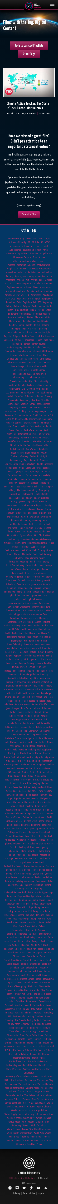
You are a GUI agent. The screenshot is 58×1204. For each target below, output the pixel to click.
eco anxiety (44, 475)
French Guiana (39, 573)
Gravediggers (16, 614)
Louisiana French (13, 738)
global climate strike (20, 595)
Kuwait (39, 719)
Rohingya (30, 915)
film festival (45, 535)
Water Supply (11, 1114)
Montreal (11, 768)
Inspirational (34, 682)
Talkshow (9, 1013)
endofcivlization (16, 498)
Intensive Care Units (14, 689)
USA (6, 1080)
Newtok (43, 795)
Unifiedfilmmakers (18, 1061)
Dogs (26, 460)
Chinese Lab (12, 359)
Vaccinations (11, 1084)
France (45, 569)
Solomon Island (15, 971)
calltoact (19, 340)
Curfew (38, 426)
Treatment (9, 1046)
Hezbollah (47, 637)
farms (11, 532)
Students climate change (39, 998)
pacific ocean (13, 825)
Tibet (22, 1035)
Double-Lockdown (45, 464)
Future (31, 580)
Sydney (49, 1005)
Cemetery (46, 347)
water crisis (24, 1110)
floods (10, 554)
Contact (46, 407)
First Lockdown (12, 550)
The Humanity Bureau (41, 1024)
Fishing (41, 550)
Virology (49, 1099)
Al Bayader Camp (21, 257)
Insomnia (21, 682)
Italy (49, 701)
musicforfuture (12, 780)
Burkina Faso (28, 336)
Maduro (39, 738)
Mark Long (32, 742)
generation (36, 584)
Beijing (9, 306)
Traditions (48, 1039)
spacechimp (48, 979)
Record (48, 885)
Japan (51, 704)
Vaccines (49, 1088)
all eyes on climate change (26, 261)
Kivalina (45, 716)
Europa (40, 509)
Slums (16, 956)
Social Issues (13, 964)
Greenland (14, 618)
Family (22, 528)
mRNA (8, 772)
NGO (50, 795)
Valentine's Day (16, 1091)
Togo (28, 1035)
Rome (8, 919)
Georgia (37, 588)
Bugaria (7, 336)
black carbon (15, 321)
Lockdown (33, 731)
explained (34, 517)
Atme (35, 287)
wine (47, 1122)
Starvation (45, 982)
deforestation (24, 434)
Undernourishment (21, 1058)
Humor (41, 652)
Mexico (46, 753)
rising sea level (41, 907)
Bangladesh (47, 299)
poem (38, 847)
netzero (23, 791)
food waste (18, 558)
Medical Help (11, 750)
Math (25, 746)
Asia (12, 283)
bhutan (10, 310)
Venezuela (10, 1095)
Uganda (33, 1054)
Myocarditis (25, 783)
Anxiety (10, 276)
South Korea (10, 979)
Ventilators (29, 1095)
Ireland (10, 701)
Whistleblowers (43, 1118)
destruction (36, 441)
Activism (35, 246)
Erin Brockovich (14, 509)
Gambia (20, 584)
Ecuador (34, 483)
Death (46, 430)
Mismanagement (11, 764)
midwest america (25, 757)
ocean (44, 806)
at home (27, 287)
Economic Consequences (30, 479)
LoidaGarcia (45, 731)
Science (41, 930)
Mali (7, 742)
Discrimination (32, 453)
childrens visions (27, 355)
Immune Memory (26, 663)
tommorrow (10, 1039)
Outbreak (10, 821)
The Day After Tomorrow (18, 1024)
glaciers (27, 592)
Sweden (18, 1005)
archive (41, 276)
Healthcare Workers (16, 637)
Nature (27, 787)
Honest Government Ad (30, 648)
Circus (40, 362)
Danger (19, 430)
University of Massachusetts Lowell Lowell (25, 1076)
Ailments (34, 253)
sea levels (42, 937)
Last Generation (43, 723)
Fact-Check (40, 524)
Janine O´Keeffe (39, 704)
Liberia (19, 731)
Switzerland (38, 1005)
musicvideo (26, 780)
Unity (49, 1069)
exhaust (10, 513)
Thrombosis (12, 1035)
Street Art (20, 994)
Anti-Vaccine (34, 272)
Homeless (28, 644)
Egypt (51, 487)
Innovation (45, 678)
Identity (19, 659)
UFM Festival (19, 1178)
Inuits (8, 697)
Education (44, 483)
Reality (28, 885)
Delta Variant (45, 434)
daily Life (47, 426)
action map (15, 246)
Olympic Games (32, 813)
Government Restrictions (40, 610)
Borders (34, 329)
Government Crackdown (19, 607)
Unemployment (39, 1058)
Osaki (49, 817)
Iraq (51, 697)
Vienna (49, 1095)
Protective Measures (34, 866)
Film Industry (13, 539)
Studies (11, 1001)
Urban (50, 1076)
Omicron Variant (13, 817)
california (8, 340)
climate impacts (21, 377)
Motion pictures (33, 768)
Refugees (11, 896)
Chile (39, 355)
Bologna (45, 325)
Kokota (25, 719)
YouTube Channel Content (17, 1140)
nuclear (29, 806)
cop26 (31, 411)
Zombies (31, 1144)
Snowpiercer (33, 956)
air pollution (46, 253)
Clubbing (31, 389)
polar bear (33, 851)
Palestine (35, 825)
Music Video (28, 776)
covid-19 (48, 415)
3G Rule (35, 242)
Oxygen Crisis (30, 821)
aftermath (11, 253)
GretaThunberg (15, 622)
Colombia (29, 396)
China (45, 355)
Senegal (35, 941)
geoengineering (25, 588)
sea (17, 937)
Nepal (50, 787)
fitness (49, 550)
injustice (34, 678)
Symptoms (10, 1009)
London (14, 734)
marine (23, 742)
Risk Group (34, 911)
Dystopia (19, 471)
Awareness (36, 295)
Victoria (40, 1095)
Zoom (39, 1144)
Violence (27, 1099)
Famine (29, 528)
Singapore (38, 952)
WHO (24, 1122)
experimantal (45, 513)
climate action (41, 366)
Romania (49, 915)
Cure (32, 426)
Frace (25, 569)
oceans (24, 810)
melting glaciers (45, 750)
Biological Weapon (41, 314)
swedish (27, 1005)
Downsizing (11, 468)
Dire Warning (32, 449)
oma (42, 813)
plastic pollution (13, 844)
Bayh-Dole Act (29, 302)
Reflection (33, 892)
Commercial (13, 400)
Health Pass (44, 629)
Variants (29, 1091)
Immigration (12, 663)
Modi (33, 764)
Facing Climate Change (17, 524)
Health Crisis (48, 625)
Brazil (25, 332)
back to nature (24, 299)
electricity (33, 490)
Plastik (13, 847)
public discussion (14, 870)
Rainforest (10, 881)
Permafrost (44, 832)
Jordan (13, 712)
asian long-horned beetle (28, 283)
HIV (25, 641)
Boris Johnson (14, 332)
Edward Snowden (25, 487)
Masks (50, 742)
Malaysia (48, 738)
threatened (43, 1031)
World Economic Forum (17, 1129)
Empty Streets (41, 494)
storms (10, 994)
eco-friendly (11, 479)
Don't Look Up (11, 464)
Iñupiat (16, 697)
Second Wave (16, 941)
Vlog (31, 1103)
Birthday (22, 317)
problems (26, 862)
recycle (29, 888)
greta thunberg (41, 618)
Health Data (13, 629)
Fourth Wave (16, 569)
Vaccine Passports (35, 1088)
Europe (48, 509)
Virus (25, 1103)
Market (42, 742)
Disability (43, 449)
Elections (21, 490)
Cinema (22, 362)
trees (18, 1046)
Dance (12, 430)
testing (30, 1016)
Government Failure (41, 607)
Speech (27, 982)
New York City (45, 791)
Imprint (41, 1193)
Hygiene (17, 656)
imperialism (41, 671)
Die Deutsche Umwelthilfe (36, 445)
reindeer (47, 896)
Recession (38, 885)
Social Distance (31, 960)
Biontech (12, 317)
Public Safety (12, 874)
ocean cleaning (13, 810)
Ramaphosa (41, 881)
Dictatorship (16, 445)
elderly (12, 490)
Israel (42, 701)
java (8, 708)
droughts (47, 468)
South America (27, 975)
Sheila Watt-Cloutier (41, 945)
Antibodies (47, 272)
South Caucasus (43, 975)
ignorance (34, 659)
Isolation (33, 701)
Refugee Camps (46, 892)
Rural (49, 919)
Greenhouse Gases (40, 614)
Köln (33, 719)
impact (42, 667)
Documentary (16, 460)
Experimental (13, 517)
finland (43, 547)
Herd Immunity (34, 637)
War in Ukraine (44, 1107)
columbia (39, 396)
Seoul (51, 941)
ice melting (38, 656)
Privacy (17, 862)
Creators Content (14, 423)
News (22, 795)
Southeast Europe (25, 979)
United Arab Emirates (38, 1061)
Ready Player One (15, 885)
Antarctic (22, 272)
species (18, 982)
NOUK (21, 806)
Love (25, 738)
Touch (29, 1039)
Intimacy (11, 693)
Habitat (46, 622)
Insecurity (11, 682)
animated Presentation (40, 269)
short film (32, 949)
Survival (9, 1005)
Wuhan (12, 1137)
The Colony (48, 1020)
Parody (50, 828)
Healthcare (30, 633)
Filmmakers (20, 543)
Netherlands (12, 791)
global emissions (40, 595)
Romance (40, 915)
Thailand (39, 1016)
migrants (39, 757)
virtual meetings (13, 1103)
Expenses (32, 513)
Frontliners (11, 580)
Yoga (40, 1137)
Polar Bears (44, 851)
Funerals (22, 580)
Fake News (12, 528)
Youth (47, 1137)
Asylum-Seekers (14, 287)
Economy (13, 483)
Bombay (25, 329)
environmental (13, 505)
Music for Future (44, 772)
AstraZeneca (47, 283)
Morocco (20, 768)
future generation (43, 580)
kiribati (28, 716)
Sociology (14, 968)
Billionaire (13, 314)
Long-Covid (36, 734)
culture (24, 426)
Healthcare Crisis (45, 633)
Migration (49, 757)
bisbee (30, 317)
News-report (32, 795)
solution (27, 971)
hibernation (16, 641)
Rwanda (31, 922)
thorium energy (29, 1031)
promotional (38, 862)
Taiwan (26, 1009)
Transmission (19, 1043)
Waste (14, 1110)
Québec (48, 874)
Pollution (21, 855)
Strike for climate (42, 994)
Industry (44, 674)
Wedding (11, 1118)
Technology (48, 1013)
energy (29, 498)
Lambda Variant (14, 723)
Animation (11, 272)
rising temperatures (17, 911)
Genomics (11, 588)
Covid (28, 415)
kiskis (36, 716)
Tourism (37, 1039)
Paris (26, 828)
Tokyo (48, 1035)
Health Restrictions (14, 633)
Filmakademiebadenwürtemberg (36, 539)
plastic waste (46, 844)
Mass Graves (16, 746)
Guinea (38, 622)
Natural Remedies (13, 787)
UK (39, 1054)
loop (45, 734)
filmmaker (9, 543)
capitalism (17, 344)
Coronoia (9, 415)
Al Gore (33, 257)
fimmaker (16, 547)
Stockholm (34, 990)
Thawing (9, 1020)
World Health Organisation (19, 1133)
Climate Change (38, 370)
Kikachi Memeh (16, 716)
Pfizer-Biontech (45, 836)
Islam (17, 701)
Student (11, 998)
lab (45, 719)
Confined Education (41, 400)
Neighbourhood (39, 787)
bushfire (40, 336)
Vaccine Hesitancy (27, 1084)
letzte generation (44, 727)
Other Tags (29, 54)
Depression (35, 438)
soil (22, 968)
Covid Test (38, 415)
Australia (20, 291)
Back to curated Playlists (29, 45)
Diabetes (48, 441)
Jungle (21, 712)
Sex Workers (13, 945)
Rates (50, 881)
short (22, 949)
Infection (23, 678)
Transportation (34, 1043)
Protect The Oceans (13, 866)
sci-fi (34, 930)
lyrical (31, 738)
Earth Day (45, 471)
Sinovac (47, 952)
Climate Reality (41, 381)
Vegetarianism (42, 1091)
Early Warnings (32, 471)
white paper (14, 1122)
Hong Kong (47, 648)
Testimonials (19, 1016)
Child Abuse (47, 351)
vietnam (9, 1099)
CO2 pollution (27, 393)
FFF (48, 532)
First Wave (26, 550)
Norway (14, 806)
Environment (41, 501)
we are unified (46, 1114)
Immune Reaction (44, 663)
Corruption (20, 415)
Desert (46, 438)
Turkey (41, 1046)
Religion (23, 900)
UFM (11, 1178)
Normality (11, 802)
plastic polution (30, 844)
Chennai (37, 351)
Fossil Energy (43, 562)
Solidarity (43, 968)
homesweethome (43, 644)
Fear (24, 532)
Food (35, 554)
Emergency (44, 490)
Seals (50, 937)
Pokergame (13, 851)
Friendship (47, 577)
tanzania (19, 1013)
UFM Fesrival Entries (22, 1050)
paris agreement (38, 828)
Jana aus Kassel (22, 704)
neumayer (32, 791)
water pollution (39, 1110)
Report (50, 900)
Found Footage (45, 565)
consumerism (35, 407)
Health (37, 625)
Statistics (33, 986)
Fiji (35, 535)
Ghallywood (9, 592)
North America (44, 802)
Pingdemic (21, 840)
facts (48, 524)
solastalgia (31, 968)
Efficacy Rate (40, 487)
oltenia (19, 813)
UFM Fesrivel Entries (43, 1050)
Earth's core (31, 475)
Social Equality (47, 960)
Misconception (45, 761)
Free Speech (18, 573)
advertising (28, 250)
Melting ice (13, 753)
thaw (47, 1016)
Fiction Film (12, 535)
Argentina (10, 280)
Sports (35, 982)
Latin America (11, 727)
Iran (45, 697)
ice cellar (27, 656)
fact (31, 524)
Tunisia (33, 1046)
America (31, 265)
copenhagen (40, 411)
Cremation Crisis (32, 423)
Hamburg (16, 625)
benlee (42, 306)
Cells (38, 347)
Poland (23, 851)
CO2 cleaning (42, 389)
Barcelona (10, 302)
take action (36, 1009)
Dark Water (29, 430)
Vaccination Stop (45, 1080)
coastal (9, 396)
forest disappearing (18, 562)
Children (14, 355)
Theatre (46, 1028)
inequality (13, 678)
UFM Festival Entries (18, 1054)
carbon (27, 344)
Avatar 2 (25, 295)
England (30, 501)
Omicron (49, 813)
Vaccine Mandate (45, 1084)
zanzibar (35, 1140)
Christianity (45, 359)
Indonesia (14, 674)
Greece (27, 614)
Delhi (35, 434)
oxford (19, 821)
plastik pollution (26, 847)
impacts (30, 671)
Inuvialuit (25, 697)
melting (32, 750)
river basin (45, 911)
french (28, 573)
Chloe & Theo (26, 359)
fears (29, 532)
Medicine (23, 750)
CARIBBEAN (29, 347)
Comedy (48, 396)
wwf (18, 1137)
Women (26, 1125)
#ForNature (31, 238)
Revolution (22, 907)
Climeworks (15, 389)
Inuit (18, 693)
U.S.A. (8, 1050)
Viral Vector (38, 1099)
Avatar (16, 295)
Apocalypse (20, 276)
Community (25, 400)
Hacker (7, 625)
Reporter (11, 904)
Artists (48, 280)
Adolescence (15, 250)
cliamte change (17, 366)
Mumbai (16, 772)
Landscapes (28, 723)
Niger (10, 798)
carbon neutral (39, 344)
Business (49, 336)
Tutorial (50, 1046)
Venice (20, 1095)
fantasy (38, 528)
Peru (27, 836)
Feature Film (40, 532)
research (20, 904)
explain (24, 517)
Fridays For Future (14, 577)
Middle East (9, 757)
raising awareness (25, 881)
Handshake (27, 625)
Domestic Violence (39, 460)
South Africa (13, 975)
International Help (34, 689)
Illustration (46, 659)
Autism (8, 295)
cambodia (29, 340)
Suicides (20, 1001)
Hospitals (23, 652)
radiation (47, 877)
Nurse (37, 806)
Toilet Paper (38, 1035)
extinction (46, 517)
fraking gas (35, 569)
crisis (8, 426)
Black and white (42, 317)
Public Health (45, 870)
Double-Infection (27, 464)
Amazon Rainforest (17, 265)
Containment (11, 411)
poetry (45, 847)
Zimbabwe (21, 1144)
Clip (23, 389)
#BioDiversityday (16, 238)
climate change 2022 (22, 374)
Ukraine (45, 1054)
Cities (47, 362)
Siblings (50, 949)
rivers (21, 915)
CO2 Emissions (13, 393)
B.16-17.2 (10, 299)
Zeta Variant (46, 1140)
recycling (38, 888)
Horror (14, 652)
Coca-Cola (19, 396)
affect (38, 250)
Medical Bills (42, 746)
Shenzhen (8, 949)
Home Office (41, 641)
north (20, 802)
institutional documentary (18, 686)
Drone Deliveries (34, 468)
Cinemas (31, 362)
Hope (7, 652)
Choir (36, 359)
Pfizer (33, 836)
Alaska (42, 257)
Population (45, 855)
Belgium (26, 306)
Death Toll (11, 434)
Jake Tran (8, 704)
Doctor (44, 453)
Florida (17, 554)
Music (32, 772)
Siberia (41, 949)
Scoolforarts (45, 934)
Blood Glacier (43, 321)
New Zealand (12, 795)
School (42, 926)
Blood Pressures (16, 325)
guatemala (28, 622)
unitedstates (38, 1069)
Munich (25, 772)
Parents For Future (13, 828)
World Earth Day (38, 1125)
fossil (32, 562)
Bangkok (36, 299)
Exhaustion (21, 513)
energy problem (41, 498)
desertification (13, 441)
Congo (32, 404)
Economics (47, 479)
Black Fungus (29, 321)
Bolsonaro (15, 329)
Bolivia (37, 325)
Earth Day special (16, 475)
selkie (27, 941)
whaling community (25, 1118)
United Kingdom (13, 1065)
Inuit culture (28, 693)
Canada (39, 340)
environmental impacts (33, 505)
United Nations (30, 1065)
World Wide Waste (42, 1133)
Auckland (10, 291)
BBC (39, 302)
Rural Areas (12, 922)
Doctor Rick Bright (38, 456)
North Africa (30, 802)
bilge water (35, 310)
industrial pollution (29, 674)
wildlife (39, 1122)
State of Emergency (17, 986)
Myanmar (14, 783)
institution (46, 682)
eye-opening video (38, 520)
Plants (42, 840)
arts (7, 283)
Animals (24, 269)
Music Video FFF (42, 776)
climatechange (29, 385)
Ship (17, 949)
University (29, 1073)
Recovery (19, 888)
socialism (46, 964)
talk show (48, 1009)
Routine (41, 919)
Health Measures (29, 629)
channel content (24, 351)
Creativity (47, 419)
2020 (40, 238)
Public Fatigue (31, 870)
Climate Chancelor (21, 370)
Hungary (49, 652)
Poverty (49, 858)
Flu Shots (26, 554)
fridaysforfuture (32, 577)
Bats (19, 302)
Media (32, 746)
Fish (34, 550)
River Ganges (11, 915)
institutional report (42, 686)
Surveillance (45, 1001)
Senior (44, 941)
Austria (30, 291)
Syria (18, 1009)
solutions (37, 971)
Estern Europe (29, 509)
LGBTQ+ (10, 731)
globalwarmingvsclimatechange (23, 603)
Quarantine (38, 874)
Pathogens (13, 832)
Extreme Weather (19, 520)
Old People (10, 813)
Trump (25, 1046)
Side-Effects (12, 952)
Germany (47, 588)
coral (50, 411)
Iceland (9, 659)
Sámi (15, 926)
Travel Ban (48, 1043)
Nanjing (36, 783)
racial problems (26, 877)
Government (44, 603)
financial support (30, 547)
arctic (49, 276)
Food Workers (31, 558)
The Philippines (33, 1028)
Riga (31, 907)
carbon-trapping (15, 347)
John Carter (26, 708)
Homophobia (11, 648)
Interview (49, 689)
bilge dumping (21, 310)
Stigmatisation (21, 990)
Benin (34, 306)
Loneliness (24, 734)
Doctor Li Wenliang (20, 456)
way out (34, 1114)
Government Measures (16, 610)
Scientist (33, 934)
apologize (32, 276)
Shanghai (25, 945)
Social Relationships (30, 964)
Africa (45, 250)
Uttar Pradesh (16, 1080)
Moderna (25, 764)
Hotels (33, 652)
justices (29, 712)
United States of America (18, 1069)
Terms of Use (29, 1193)
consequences (43, 404)
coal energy (46, 393)
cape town (49, 340)
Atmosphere (45, 287)
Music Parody (14, 776)
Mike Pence (11, 761)
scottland (9, 937)
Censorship (10, 351)
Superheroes (32, 1001)
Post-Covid (39, 858)
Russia (23, 922)
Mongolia (41, 764)
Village (17, 1099)
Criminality (46, 423)
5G (42, 242)
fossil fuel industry (15, 565)
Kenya (45, 712)
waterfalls (24, 1114)
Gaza (27, 584)
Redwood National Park (15, 892)
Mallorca (14, 742)
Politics (11, 855)
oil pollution (35, 810)
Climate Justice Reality (21, 381)
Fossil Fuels (31, 565)
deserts (25, 441)
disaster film (17, 453)
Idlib (26, 659)
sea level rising (27, 937)
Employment (27, 494)
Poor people (32, 855)
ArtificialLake (37, 280)
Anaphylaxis (13, 269)
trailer (8, 1043)
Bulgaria (17, 336)
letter (32, 727)
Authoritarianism (44, 291)
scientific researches (17, 934)
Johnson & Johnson (42, 708)
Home (31, 641)
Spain (10, 982)
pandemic (46, 825)
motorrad (47, 768)
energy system (18, 501)
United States (45, 1065)
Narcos (45, 783)
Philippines (10, 840)
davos (39, 430)
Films (51, 543)
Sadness (40, 922)
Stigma (8, 990)
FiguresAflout (26, 535)
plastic (50, 840)
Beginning (47, 302)
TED (9, 1016)
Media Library (30, 1178)
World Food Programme (40, 1129)
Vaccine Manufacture (14, 1088)
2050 (47, 238)
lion (25, 731)
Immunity (33, 667)
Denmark (25, 438)
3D (29, 242)
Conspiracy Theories (17, 407)
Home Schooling (14, 644)
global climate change (43, 592)
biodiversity (25, 314)
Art (27, 280)
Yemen (34, 1137)
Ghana (19, 592)
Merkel (38, 753)
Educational (9, 487)
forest (42, 558)
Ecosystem (24, 483)
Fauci (17, 532)
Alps (42, 261)
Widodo (31, 1122)
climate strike (14, 385)
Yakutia (25, 1137)
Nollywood (45, 798)
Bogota (29, 325)
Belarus (17, 306)
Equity (48, 505)
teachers (37, 1013)
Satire (35, 926)
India (51, 671)
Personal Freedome (15, 836)
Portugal (9, 858)
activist (44, 246)
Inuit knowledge (43, 693)
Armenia (20, 280)
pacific (49, 821)
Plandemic (32, 840)
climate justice (37, 377)
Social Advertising (13, 960)
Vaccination (30, 1080)
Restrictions (45, 904)
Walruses (31, 1107)
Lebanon (24, 727)
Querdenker (11, 877)
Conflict (24, 404)
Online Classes (30, 817)
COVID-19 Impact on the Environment (23, 419)
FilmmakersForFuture (37, 543)
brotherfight (44, 332)
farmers (47, 528)
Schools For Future (21, 930)
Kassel (38, 712)
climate (29, 366)
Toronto (21, 1039)
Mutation (37, 780)
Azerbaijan (48, 295)
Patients (23, 832)
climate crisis (39, 374)
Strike (30, 994)
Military (22, 761)
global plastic (21, 599)
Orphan (42, 817)
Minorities (32, 761)
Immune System (19, 667)
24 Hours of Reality (17, 242)
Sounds (47, 971)
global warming (36, 599)
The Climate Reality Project (28, 1020)
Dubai (10, 471)
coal (37, 393)
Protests (50, 866)
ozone (41, 821)
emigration (15, 494)
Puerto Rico (25, 874)
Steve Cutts (44, 986)
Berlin (49, 306)
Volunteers (40, 1103)
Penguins (33, 832)
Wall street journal (16, 1107)
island (25, 701)
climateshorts (44, 385)
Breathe (33, 332)
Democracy (14, 438)
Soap (42, 956)
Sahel (48, 922)
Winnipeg (16, 1125)
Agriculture (23, 253)
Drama (21, 468)
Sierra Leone (26, 952)
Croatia (16, 426)
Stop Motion (47, 990)
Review (12, 907)
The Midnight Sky (16, 1028)
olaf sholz (47, 810)
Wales (50, 1103)
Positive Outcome (23, 858)
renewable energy (37, 900)
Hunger (9, 656)
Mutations (48, 780)
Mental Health (27, 753)
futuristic (10, 584)
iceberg (49, 656)
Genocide (47, 584)
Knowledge (16, 719)
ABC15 (48, 242)
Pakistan (25, 825)
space (38, 979)
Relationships (11, 900)
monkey (50, 764)
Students (21, 998)
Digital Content (17, 449)
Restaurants (32, 904)
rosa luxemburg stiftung (24, 919)
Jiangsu (15, 708)
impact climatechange (15, 671)
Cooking (22, 411)
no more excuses (31, 798)
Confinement (13, 404)
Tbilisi (28, 1013)
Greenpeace (26, 618)
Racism (38, 877)
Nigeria (17, 798)
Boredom (43, 329)
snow (22, 956)
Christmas (13, 362)
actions (25, 246)
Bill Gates (46, 310)
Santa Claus (24, 926)
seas (6, 941)
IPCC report (37, 697)
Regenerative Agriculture (29, 896)
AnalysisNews (43, 265)
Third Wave (15, 1031)
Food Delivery (45, 554)
